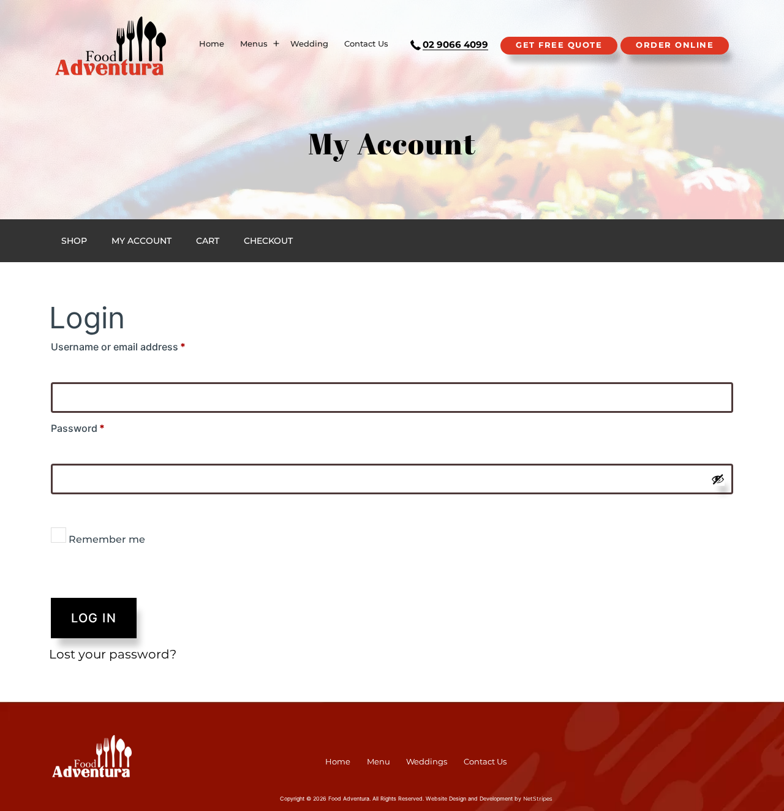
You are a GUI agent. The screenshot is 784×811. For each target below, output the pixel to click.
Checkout (268, 240)
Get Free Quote (559, 45)
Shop (74, 240)
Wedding (309, 43)
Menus (254, 43)
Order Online (675, 45)
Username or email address (141, 346)
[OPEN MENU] (276, 44)
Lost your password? (112, 654)
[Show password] (718, 479)
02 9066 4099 (455, 44)
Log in (93, 618)
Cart (207, 240)
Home (211, 43)
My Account (141, 240)
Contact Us (366, 43)
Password (100, 427)
